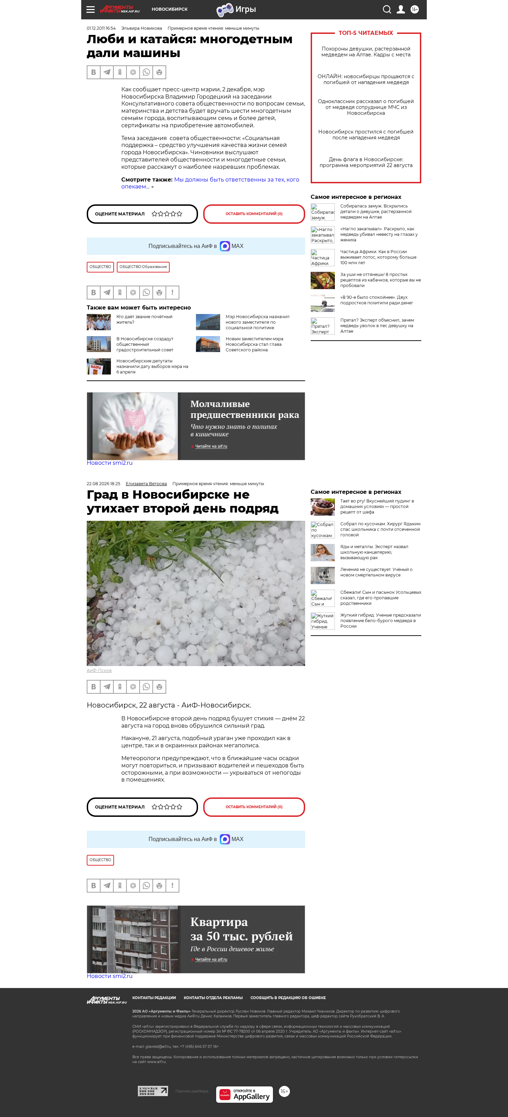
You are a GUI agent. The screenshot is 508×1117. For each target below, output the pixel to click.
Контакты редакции (154, 998)
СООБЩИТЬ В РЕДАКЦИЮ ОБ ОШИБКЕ (288, 998)
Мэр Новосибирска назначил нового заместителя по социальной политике (258, 322)
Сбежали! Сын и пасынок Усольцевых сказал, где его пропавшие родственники (380, 598)
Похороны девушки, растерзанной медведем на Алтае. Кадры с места (366, 52)
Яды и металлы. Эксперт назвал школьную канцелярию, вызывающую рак (374, 552)
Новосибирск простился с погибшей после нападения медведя (366, 135)
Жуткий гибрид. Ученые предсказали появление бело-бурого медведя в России (380, 620)
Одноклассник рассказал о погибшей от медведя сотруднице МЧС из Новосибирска (366, 107)
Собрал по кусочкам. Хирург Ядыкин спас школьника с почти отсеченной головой (380, 529)
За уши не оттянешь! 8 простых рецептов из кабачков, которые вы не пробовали (380, 280)
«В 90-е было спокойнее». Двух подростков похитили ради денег (376, 300)
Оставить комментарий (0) (254, 214)
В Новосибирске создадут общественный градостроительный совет (144, 344)
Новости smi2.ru (110, 463)
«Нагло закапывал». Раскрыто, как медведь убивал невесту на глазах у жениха (379, 234)
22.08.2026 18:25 (103, 483)
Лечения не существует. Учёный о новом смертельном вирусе (376, 572)
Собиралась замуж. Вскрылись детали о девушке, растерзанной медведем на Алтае (376, 211)
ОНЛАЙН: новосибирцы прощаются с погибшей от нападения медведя (366, 79)
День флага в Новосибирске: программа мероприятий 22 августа (366, 162)
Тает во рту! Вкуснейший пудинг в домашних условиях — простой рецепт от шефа (377, 506)
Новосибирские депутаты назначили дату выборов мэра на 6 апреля (152, 366)
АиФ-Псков (99, 670)
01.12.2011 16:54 (101, 28)
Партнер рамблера (192, 1091)
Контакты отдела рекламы (213, 998)
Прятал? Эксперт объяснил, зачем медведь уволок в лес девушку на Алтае (377, 325)
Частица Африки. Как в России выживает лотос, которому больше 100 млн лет (378, 257)
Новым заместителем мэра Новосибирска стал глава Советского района (254, 344)
